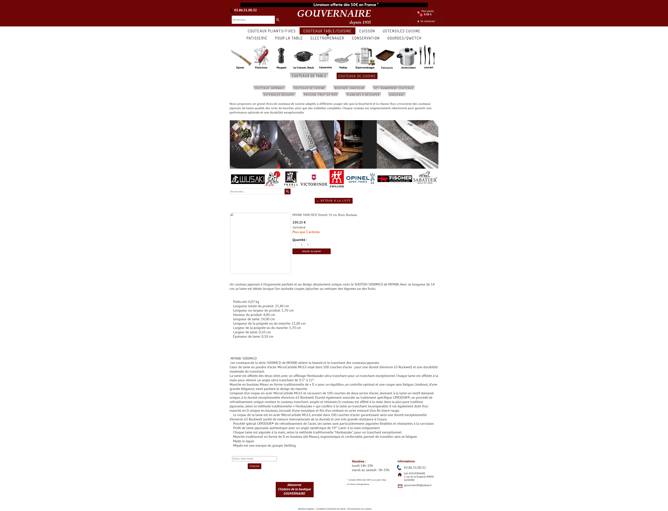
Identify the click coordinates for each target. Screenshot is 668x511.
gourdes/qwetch (404, 37)
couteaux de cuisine (357, 76)
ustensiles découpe (279, 94)
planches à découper (363, 94)
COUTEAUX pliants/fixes (272, 30)
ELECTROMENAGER (327, 37)
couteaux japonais (269, 88)
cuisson (367, 30)
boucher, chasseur (349, 88)
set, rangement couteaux (393, 88)
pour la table (289, 37)
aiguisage (396, 94)
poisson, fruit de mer (320, 94)
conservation (366, 37)
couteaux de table (309, 76)
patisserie (256, 37)
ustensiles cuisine (401, 30)
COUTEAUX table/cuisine (327, 30)
